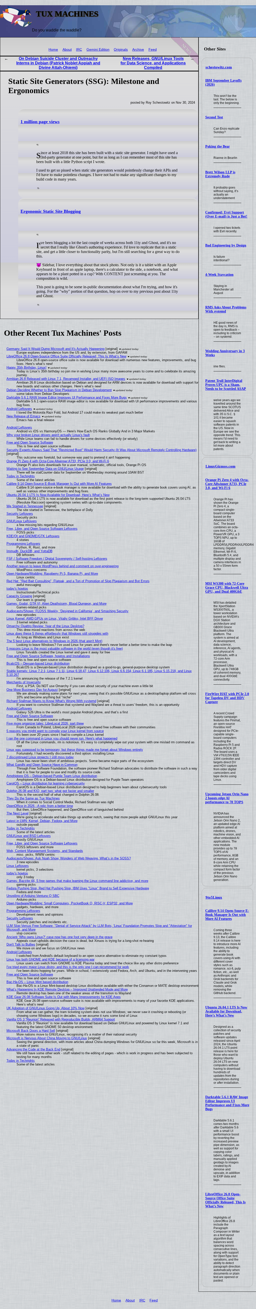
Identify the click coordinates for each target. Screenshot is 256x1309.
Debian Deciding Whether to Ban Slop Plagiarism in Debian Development (59, 390)
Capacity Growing (19, 596)
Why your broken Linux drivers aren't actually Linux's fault (48, 435)
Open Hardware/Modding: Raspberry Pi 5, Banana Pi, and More (52, 573)
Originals (121, 49)
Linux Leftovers (17, 866)
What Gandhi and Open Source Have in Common (42, 765)
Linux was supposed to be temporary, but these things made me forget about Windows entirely (74, 750)
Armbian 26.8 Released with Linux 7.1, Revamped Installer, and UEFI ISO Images (65, 379)
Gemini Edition (98, 49)
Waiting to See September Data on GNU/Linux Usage (45, 469)
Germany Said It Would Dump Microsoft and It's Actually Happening (55, 349)
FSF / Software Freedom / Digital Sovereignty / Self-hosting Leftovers (56, 558)
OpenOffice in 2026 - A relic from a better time (39, 806)
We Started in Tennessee (24, 506)
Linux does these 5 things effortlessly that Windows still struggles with (57, 633)
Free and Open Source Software (29, 442)
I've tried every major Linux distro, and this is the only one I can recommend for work (67, 967)
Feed (152, 49)
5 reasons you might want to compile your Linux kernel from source (55, 731)
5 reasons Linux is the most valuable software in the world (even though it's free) (64, 648)
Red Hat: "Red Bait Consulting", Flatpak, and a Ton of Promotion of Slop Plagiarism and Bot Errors (78, 581)
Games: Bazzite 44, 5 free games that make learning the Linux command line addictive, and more (77, 881)
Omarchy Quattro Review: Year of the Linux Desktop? (45, 626)
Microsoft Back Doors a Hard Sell (30, 1031)
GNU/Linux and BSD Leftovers (28, 836)
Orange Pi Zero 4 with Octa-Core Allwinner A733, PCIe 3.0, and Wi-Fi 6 (227, 484)
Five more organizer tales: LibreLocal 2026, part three (45, 723)
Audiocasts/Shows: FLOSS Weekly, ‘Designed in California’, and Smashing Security (67, 611)
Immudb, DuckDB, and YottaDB (29, 551)
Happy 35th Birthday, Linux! (26, 367)
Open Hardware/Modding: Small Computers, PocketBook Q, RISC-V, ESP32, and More (69, 903)
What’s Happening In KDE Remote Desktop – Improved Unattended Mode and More (67, 989)
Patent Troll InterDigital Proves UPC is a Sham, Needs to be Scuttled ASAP (225, 385)
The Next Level (17, 813)
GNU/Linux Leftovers (21, 521)
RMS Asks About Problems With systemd (225, 309)
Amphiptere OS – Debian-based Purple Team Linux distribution (51, 776)
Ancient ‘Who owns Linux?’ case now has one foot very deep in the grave (59, 937)
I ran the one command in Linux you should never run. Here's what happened (61, 738)
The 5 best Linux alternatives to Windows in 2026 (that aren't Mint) (54, 641)
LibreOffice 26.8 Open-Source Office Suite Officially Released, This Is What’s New (225, 1200)
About (67, 49)
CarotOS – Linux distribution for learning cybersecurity (45, 783)
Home (53, 49)
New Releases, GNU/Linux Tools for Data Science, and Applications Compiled (153, 63)
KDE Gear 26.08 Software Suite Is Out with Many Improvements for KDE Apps (63, 997)
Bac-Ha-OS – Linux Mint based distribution (37, 982)
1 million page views (40, 121)
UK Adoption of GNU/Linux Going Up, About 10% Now (45, 1008)
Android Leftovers (19, 409)
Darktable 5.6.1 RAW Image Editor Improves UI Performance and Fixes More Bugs (227, 1103)
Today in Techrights (20, 476)
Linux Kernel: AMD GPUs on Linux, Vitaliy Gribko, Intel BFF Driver (54, 618)
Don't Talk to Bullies (20, 944)
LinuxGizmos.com (221, 466)
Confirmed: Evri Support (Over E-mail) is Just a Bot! (226, 214)
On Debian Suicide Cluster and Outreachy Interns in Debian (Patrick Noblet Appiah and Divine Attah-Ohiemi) (58, 63)
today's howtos (17, 588)
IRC (79, 49)
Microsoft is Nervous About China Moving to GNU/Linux (46, 1038)
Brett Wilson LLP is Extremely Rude (220, 174)
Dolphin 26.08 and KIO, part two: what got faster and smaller (50, 791)
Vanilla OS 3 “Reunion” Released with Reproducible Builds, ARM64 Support (60, 1019)
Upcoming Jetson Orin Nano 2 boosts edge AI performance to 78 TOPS (226, 798)
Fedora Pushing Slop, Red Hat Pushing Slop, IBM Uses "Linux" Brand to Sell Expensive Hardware (77, 888)
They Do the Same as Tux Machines (33, 798)
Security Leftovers (19, 514)
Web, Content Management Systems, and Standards (44, 851)
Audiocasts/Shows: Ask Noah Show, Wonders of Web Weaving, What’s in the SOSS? (68, 858)
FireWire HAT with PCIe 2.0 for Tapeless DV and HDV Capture (227, 698)
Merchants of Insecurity (23, 682)
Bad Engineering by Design (225, 245)
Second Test (214, 117)
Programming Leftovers (23, 543)
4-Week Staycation (219, 274)
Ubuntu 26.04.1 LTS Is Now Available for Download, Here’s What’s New (226, 1011)
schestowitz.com (219, 67)
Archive (138, 49)
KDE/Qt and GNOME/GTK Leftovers (33, 536)
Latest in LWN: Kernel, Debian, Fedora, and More (42, 821)
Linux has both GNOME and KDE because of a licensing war (50, 959)
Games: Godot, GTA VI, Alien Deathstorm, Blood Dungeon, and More (56, 603)
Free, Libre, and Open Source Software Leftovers (42, 528)
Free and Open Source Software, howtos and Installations (48, 656)
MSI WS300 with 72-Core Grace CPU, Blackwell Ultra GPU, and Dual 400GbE (226, 587)
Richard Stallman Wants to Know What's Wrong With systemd (51, 701)
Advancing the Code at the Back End (33, 1049)
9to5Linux (214, 897)
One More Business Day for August (32, 690)
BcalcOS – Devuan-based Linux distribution (38, 663)
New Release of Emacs (23, 416)
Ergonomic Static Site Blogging (50, 211)
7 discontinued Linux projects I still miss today (40, 757)
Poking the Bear (217, 146)
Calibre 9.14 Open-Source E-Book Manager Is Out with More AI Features (227, 915)
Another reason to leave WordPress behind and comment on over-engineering (62, 566)
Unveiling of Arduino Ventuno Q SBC (32, 896)
